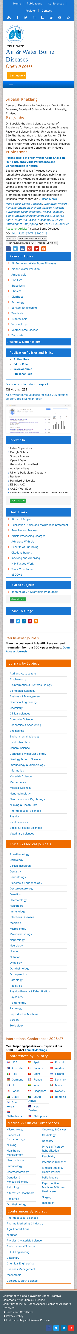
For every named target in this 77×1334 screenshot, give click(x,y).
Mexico (59, 1085)
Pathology (17, 302)
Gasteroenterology (21, 888)
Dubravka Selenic (25, 219)
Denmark (60, 1079)
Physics (15, 816)
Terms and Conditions (19, 1312)
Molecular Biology (21, 934)
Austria (59, 1068)
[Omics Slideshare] (51, 17)
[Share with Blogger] (36, 621)
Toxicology (17, 1025)
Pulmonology (18, 1002)
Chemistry (16, 707)
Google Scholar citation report (27, 384)
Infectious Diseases (22, 917)
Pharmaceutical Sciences (25, 810)
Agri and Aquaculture (23, 673)
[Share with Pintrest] (30, 621)
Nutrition (15, 957)
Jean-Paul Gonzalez (56, 223)
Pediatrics (16, 985)
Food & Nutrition (20, 742)
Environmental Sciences (24, 736)
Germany (17, 1079)
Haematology (18, 900)
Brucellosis (18, 285)
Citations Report (21, 552)
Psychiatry (16, 996)
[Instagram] (71, 1328)
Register (30, 10)
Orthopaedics (18, 974)
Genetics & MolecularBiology (17, 1179)
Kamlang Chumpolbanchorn (23, 207)
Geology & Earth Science (25, 759)
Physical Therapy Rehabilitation (53, 1148)
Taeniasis (17, 313)
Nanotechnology (20, 793)
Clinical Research (20, 865)
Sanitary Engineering (24, 307)
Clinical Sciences (20, 713)
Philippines (40, 1116)
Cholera (16, 291)
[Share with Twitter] (18, 621)
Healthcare (16, 905)
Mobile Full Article (47, 242)
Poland (59, 1062)
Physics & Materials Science (24, 1240)
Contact (47, 10)
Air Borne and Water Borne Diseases (33, 263)
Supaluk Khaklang (53, 207)
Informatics (17, 770)
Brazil (15, 1096)
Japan (15, 1090)
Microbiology (18, 928)
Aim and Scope (20, 519)
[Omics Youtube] (59, 17)
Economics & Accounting (25, 724)
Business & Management (25, 696)
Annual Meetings (35, 1050)
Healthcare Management (15, 1152)
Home (17, 3)
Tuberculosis (19, 318)
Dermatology (18, 877)
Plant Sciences (19, 822)
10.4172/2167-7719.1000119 (29, 233)
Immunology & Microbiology (27, 764)
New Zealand (33, 1108)
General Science (20, 747)
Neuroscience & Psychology (27, 799)
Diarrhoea (17, 296)
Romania (60, 1096)
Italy (14, 1073)
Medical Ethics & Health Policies (52, 1169)
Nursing (14, 951)
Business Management (21, 1269)
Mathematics (18, 782)
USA (14, 1062)
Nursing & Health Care (23, 804)
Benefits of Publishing (24, 546)
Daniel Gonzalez (32, 203)
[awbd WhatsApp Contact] (68, 17)
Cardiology (16, 859)
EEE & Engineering (18, 1252)
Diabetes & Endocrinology (26, 882)
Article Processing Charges (28, 535)
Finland (59, 1073)
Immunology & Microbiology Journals (34, 591)
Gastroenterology (18, 1171)
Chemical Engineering (23, 702)
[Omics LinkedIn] (34, 17)
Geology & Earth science (22, 1280)
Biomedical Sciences (22, 690)
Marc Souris (13, 203)
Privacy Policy (14, 1316)
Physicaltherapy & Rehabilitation (30, 991)
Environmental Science (21, 1246)
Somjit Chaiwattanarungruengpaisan (28, 215)
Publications (34, 3)
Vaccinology (19, 324)
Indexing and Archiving (25, 558)
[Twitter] (56, 1328)
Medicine (15, 922)
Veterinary (13, 1257)
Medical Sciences (20, 787)
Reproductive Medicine (24, 1014)
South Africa (34, 1098)
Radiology (16, 1008)
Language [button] (16, 75)
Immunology (17, 911)
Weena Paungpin (52, 211)
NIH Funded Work (22, 563)
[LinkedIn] (64, 1328)
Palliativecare (50, 1177)
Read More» (49, 198)
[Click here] (9, 17)
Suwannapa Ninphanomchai (23, 211)
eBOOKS (16, 574)
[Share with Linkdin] (24, 621)
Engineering (17, 730)
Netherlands (14, 1116)
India (36, 1085)
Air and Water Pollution (25, 269)
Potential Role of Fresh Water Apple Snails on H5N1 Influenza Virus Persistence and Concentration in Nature (35, 161)
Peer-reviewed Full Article (32, 238)
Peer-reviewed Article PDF (21, 242)
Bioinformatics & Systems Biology (31, 684)
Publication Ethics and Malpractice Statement (39, 524)
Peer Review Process (24, 530)
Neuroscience (15, 1160)
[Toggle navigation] (11, 84)
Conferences (56, 3)
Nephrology (17, 939)
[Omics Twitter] (25, 17)
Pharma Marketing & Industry (25, 1223)
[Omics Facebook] (17, 17)
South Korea (13, 1104)
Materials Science (21, 776)
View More (17, 500)
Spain (36, 1062)
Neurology (16, 945)
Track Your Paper (22, 569)
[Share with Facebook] (12, 621)
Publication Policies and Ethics (31, 353)
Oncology (16, 962)
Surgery (14, 1019)
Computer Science (21, 719)
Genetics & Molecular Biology (28, 753)
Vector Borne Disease (24, 329)
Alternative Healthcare (20, 1193)
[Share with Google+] (29, 248)
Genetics (15, 894)
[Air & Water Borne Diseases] (15, 34)
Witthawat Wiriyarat (56, 203)
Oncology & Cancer (54, 1129)
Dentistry (15, 871)
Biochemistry (18, 679)
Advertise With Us (22, 541)
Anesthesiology (19, 854)
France (37, 1079)
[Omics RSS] (42, 17)
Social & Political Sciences (26, 827)
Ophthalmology (19, 968)
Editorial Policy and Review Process (27, 1320)
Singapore (39, 1090)
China (37, 1073)
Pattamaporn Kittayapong (22, 223)
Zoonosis (17, 335)
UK (13, 1085)
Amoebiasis (18, 274)
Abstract (11, 238)
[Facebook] (49, 1328)
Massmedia (14, 1274)
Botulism (16, 280)
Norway (59, 1090)
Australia (17, 1068)
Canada (38, 1068)
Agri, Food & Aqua (18, 1229)
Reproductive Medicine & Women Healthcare (54, 1187)
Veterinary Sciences (22, 833)
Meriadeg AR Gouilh (50, 219)
